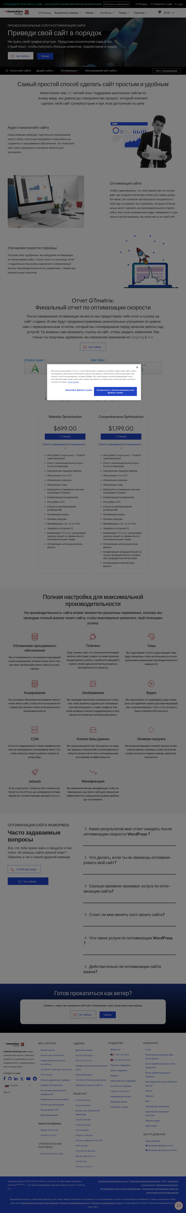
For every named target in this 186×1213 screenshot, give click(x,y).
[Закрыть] (137, 367)
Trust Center (73, 382)
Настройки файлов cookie (78, 390)
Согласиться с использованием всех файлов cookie (115, 391)
